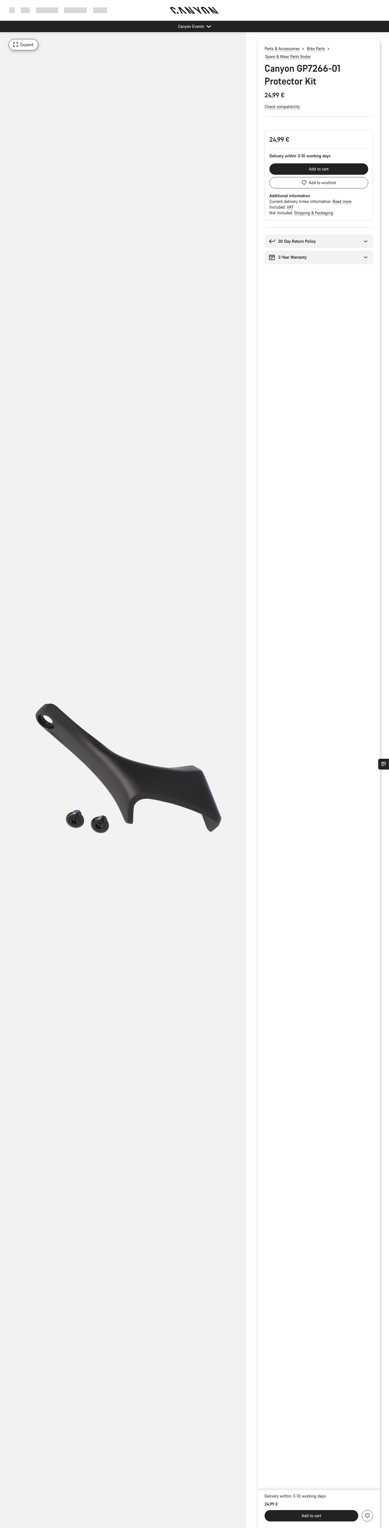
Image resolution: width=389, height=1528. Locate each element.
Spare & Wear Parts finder (288, 56)
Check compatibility (282, 106)
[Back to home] (194, 10)
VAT (290, 207)
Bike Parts (316, 48)
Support (100, 10)
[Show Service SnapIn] (383, 764)
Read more (342, 201)
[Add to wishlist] (367, 1515)
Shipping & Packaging (313, 212)
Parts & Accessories (282, 48)
